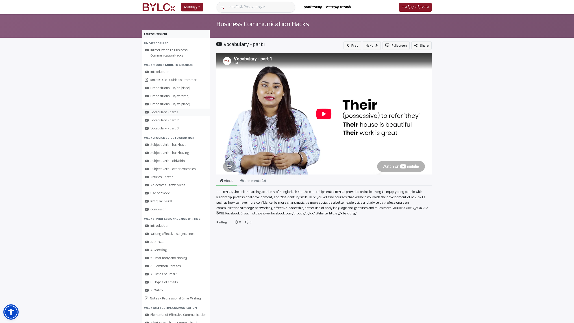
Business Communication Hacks (262, 24)
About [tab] (228, 180)
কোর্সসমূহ (190, 7)
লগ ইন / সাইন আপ (415, 7)
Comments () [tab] (255, 180)
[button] (176, 43)
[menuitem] (313, 7)
